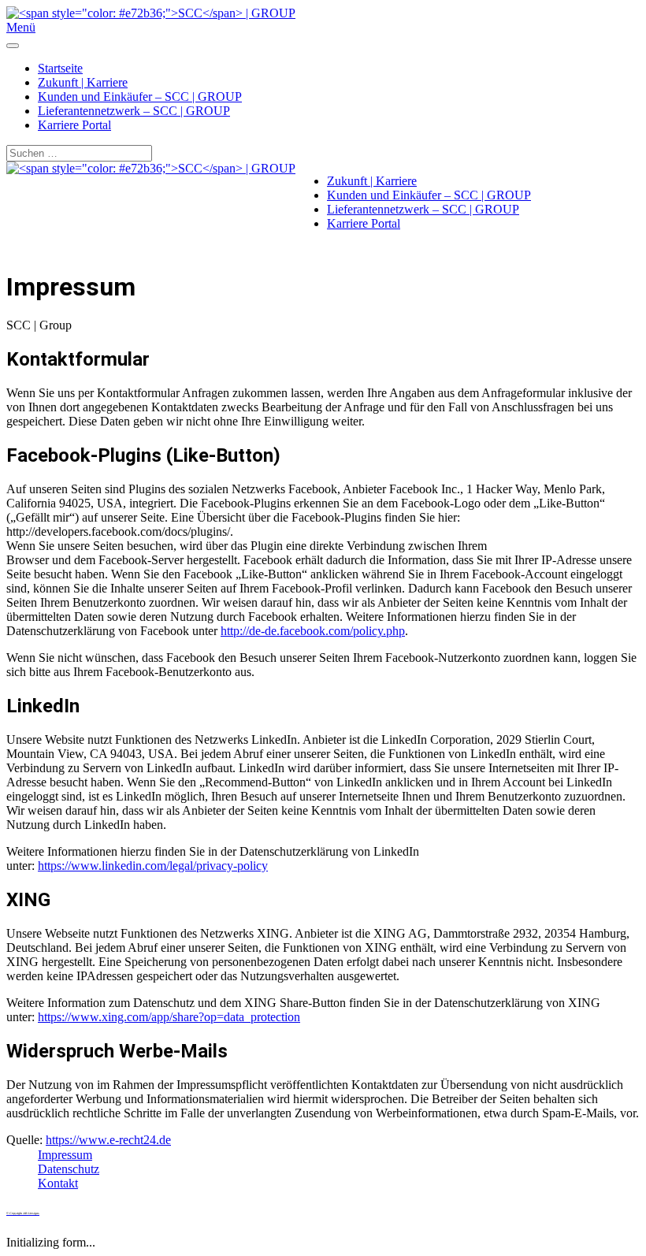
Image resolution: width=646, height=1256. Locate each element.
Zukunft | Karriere (83, 82)
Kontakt (58, 1183)
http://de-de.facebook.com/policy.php (313, 630)
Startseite (60, 68)
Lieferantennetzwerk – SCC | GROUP (134, 110)
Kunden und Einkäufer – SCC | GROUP (140, 96)
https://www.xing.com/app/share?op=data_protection (169, 1017)
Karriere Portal (74, 125)
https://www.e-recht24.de (108, 1139)
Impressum (65, 1154)
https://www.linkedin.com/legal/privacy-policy (153, 865)
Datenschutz (68, 1169)
